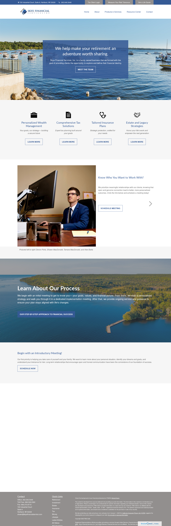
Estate (54, 505)
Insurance (55, 508)
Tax (53, 511)
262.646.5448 (66, 2)
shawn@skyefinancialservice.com (29, 514)
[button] (86, 11)
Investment (56, 502)
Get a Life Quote (144, 2)
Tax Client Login (94, 2)
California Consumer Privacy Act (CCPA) (133, 513)
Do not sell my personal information (118, 515)
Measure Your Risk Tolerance (119, 2)
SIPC (76, 524)
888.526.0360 (30, 502)
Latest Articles (57, 520)
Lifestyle (55, 517)
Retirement (56, 499)
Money (54, 514)
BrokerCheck (115, 498)
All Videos (55, 523)
